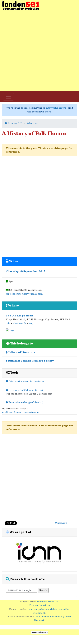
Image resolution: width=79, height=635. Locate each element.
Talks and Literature (21, 352)
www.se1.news (39, 632)
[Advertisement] (39, 51)
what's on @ (19, 323)
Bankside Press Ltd (47, 601)
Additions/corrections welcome (20, 412)
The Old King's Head (19, 316)
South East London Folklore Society (30, 361)
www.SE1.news (56, 108)
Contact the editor (39, 605)
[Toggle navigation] (8, 97)
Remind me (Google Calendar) (25, 402)
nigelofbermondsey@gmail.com (24, 294)
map (30, 323)
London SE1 (15, 123)
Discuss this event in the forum (26, 381)
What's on (32, 123)
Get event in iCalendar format (25, 390)
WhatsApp (61, 523)
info (8, 323)
